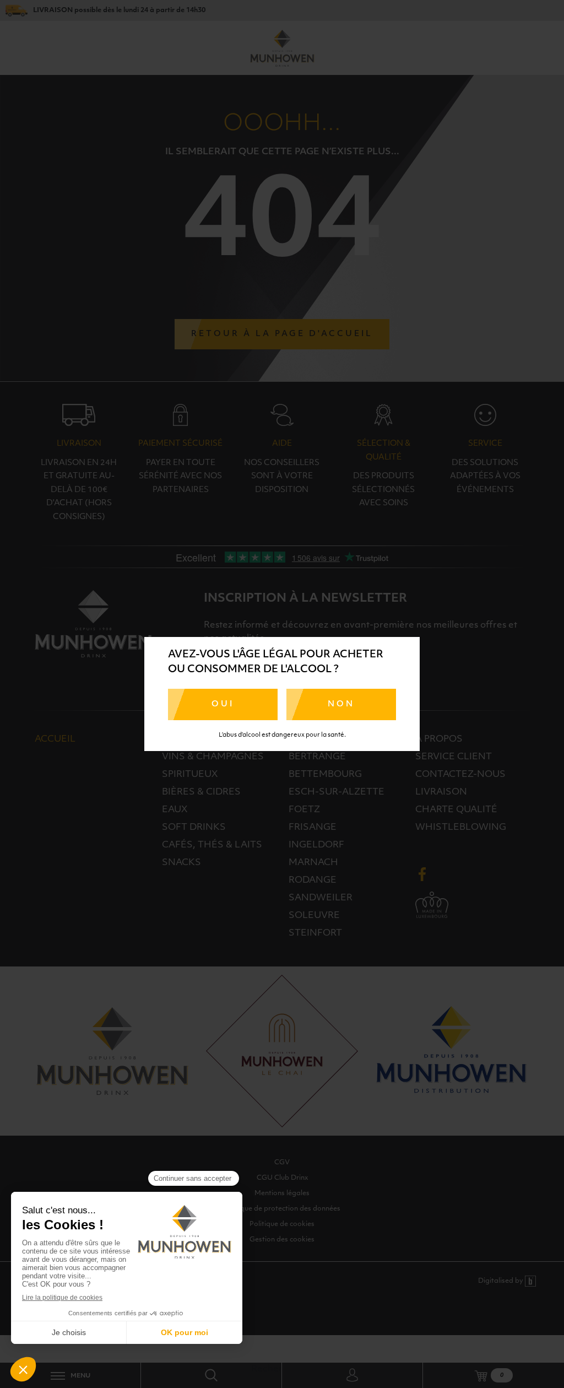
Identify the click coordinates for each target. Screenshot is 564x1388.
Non (341, 704)
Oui (223, 704)
